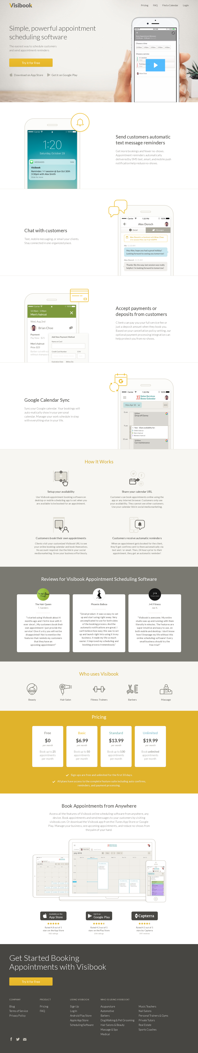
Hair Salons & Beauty (112, 1025)
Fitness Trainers (99, 699)
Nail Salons (145, 1011)
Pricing (144, 5)
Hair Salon (65, 699)
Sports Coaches (148, 1029)
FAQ (155, 5)
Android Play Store (81, 1015)
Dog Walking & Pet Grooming (117, 1020)
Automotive (107, 1011)
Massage (166, 699)
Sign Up (74, 1006)
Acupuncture (108, 1006)
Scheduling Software (82, 1025)
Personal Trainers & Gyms (153, 1015)
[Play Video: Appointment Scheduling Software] (155, 65)
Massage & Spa (109, 1029)
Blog (12, 1006)
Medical (105, 1034)
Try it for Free (31, 63)
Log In (73, 1011)
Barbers (132, 699)
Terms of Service (18, 1011)
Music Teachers (147, 1006)
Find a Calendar (170, 5)
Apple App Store (79, 1020)
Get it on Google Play (64, 75)
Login (186, 5)
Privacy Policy (17, 1015)
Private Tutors (147, 1020)
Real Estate (145, 1025)
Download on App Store (28, 75)
